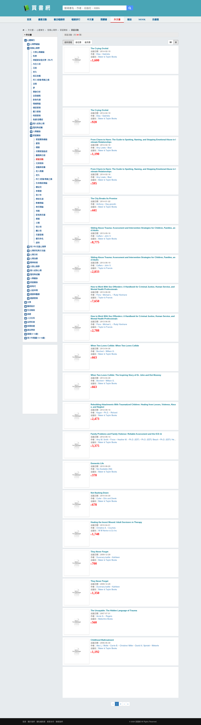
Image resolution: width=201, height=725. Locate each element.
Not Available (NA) (104, 468)
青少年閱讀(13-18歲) (36, 337)
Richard (114, 412)
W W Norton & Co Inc (107, 530)
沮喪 (35, 83)
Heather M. (122, 439)
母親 (38, 210)
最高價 (87, 42)
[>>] (128, 704)
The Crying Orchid (99, 48)
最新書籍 (68, 42)
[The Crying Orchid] (76, 60)
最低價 (78, 42)
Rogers (109, 616)
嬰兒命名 (39, 238)
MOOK (142, 19)
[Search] (129, 7)
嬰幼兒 (39, 186)
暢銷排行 (76, 19)
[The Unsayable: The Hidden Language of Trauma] (76, 622)
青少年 (39, 194)
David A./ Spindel (142, 645)
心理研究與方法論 (37, 250)
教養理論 (39, 202)
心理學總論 (35, 44)
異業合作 (50, 721)
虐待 (38, 242)
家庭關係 (37, 135)
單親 (38, 218)
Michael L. (107, 294)
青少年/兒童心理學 (38, 246)
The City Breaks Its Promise (104, 198)
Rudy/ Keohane (120, 294)
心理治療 (34, 258)
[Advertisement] (120, 91)
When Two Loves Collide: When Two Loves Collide (115, 345)
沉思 (35, 67)
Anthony (100, 204)
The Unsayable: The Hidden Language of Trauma (114, 610)
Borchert (100, 351)
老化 (35, 71)
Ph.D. (106, 412)
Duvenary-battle (103, 557)
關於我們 (31, 721)
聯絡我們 (59, 721)
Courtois (112, 527)
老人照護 (39, 171)
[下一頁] (124, 704)
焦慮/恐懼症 (38, 119)
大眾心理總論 (38, 52)
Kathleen (116, 557)
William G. (110, 351)
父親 (38, 222)
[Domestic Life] (76, 474)
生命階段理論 (41, 183)
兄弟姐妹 (39, 163)
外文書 (117, 19)
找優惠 (155, 19)
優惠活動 (42, 19)
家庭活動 (39, 159)
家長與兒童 (40, 214)
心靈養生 (31, 40)
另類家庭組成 (41, 151)
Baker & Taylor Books (107, 56)
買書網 (138, 721)
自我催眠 (37, 95)
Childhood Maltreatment (102, 640)
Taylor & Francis (105, 268)
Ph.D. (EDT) (134, 439)
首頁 (29, 19)
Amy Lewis (101, 147)
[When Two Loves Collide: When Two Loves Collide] (76, 357)
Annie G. (100, 616)
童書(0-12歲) (32, 333)
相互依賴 (37, 75)
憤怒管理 (37, 107)
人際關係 (37, 131)
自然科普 (31, 321)
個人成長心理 (38, 123)
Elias (98, 54)
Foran (113, 439)
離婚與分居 (40, 155)
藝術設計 (31, 306)
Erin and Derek (110, 498)
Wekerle (155, 645)
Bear (110, 147)
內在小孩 (37, 63)
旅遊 (29, 314)
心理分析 (34, 254)
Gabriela (106, 54)
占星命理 (34, 290)
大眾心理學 (35, 266)
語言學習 (31, 329)
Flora (98, 294)
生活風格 (31, 310)
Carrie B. (114, 645)
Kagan (99, 412)
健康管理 (34, 298)
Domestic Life (97, 463)
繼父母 (39, 230)
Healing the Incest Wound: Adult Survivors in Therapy (116, 522)
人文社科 (31, 318)
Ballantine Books (105, 618)
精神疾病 (34, 262)
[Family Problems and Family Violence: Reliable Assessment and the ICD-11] (76, 445)
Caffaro (99, 236)
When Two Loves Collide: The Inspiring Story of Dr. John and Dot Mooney (126, 375)
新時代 (33, 286)
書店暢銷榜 (59, 19)
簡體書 (103, 19)
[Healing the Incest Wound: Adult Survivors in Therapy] (76, 533)
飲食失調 (37, 99)
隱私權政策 (41, 721)
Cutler (99, 498)
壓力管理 (37, 111)
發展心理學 (35, 48)
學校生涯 (39, 198)
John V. (108, 236)
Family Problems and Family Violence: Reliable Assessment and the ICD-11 (126, 434)
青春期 (39, 190)
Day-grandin (110, 204)
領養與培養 (40, 167)
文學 (29, 302)
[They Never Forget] (76, 563)
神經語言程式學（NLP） (43, 59)
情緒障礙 (37, 103)
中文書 (90, 19)
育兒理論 (39, 206)
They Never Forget (99, 551)
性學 (35, 55)
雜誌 (129, 19)
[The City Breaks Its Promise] (76, 210)
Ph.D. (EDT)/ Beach (149, 439)
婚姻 (38, 147)
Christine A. (101, 527)
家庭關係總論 (41, 139)
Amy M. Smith (102, 439)
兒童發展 (39, 234)
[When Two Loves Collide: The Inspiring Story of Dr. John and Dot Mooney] (76, 386)
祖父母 (39, 226)
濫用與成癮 (38, 127)
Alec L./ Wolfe (102, 645)
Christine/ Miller (126, 645)
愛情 (38, 143)
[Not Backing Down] (76, 504)
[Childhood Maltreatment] (76, 651)
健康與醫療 (35, 294)
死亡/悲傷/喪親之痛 (41, 79)
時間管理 (37, 115)
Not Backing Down (100, 493)
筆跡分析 (37, 91)
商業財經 (31, 325)
